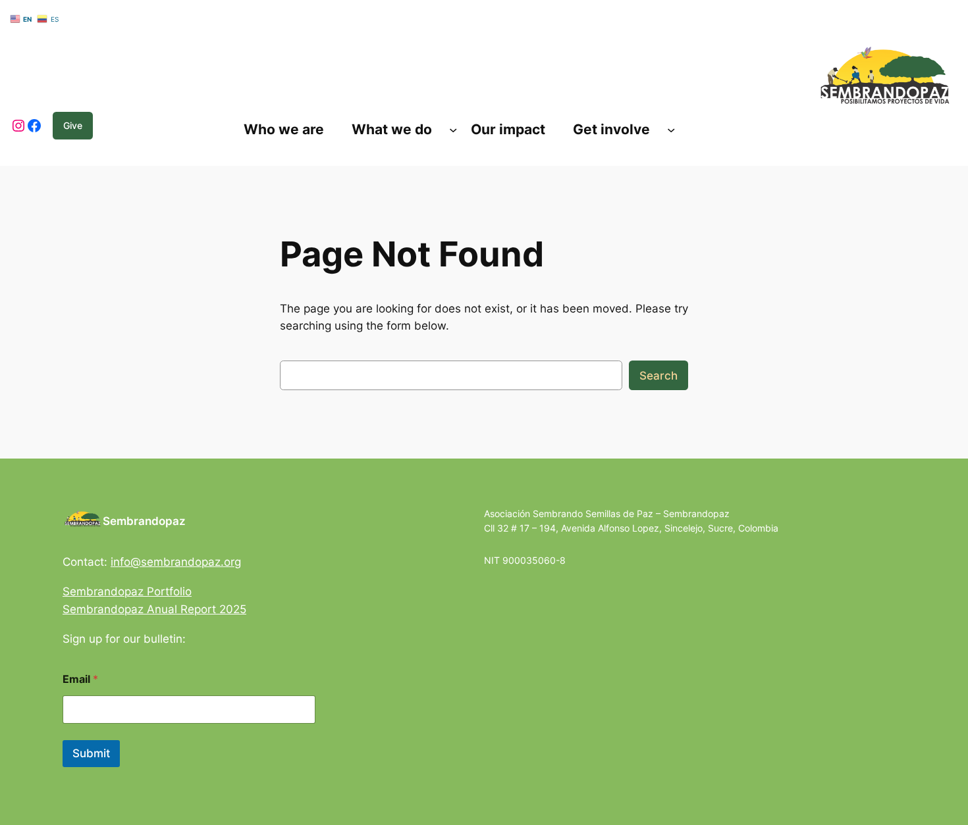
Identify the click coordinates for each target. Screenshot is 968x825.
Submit (91, 753)
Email (80, 679)
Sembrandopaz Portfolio (127, 591)
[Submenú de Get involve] (671, 130)
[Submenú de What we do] (453, 130)
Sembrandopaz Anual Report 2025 (154, 609)
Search (658, 375)
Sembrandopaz (144, 521)
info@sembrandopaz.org (176, 561)
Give (72, 125)
